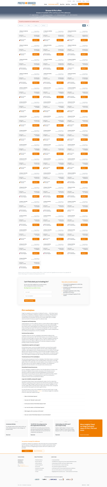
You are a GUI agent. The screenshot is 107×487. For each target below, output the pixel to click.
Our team (69, 1)
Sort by (43, 25)
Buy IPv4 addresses (38, 461)
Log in (83, 4)
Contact (87, 1)
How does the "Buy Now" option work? (33, 400)
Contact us (27, 451)
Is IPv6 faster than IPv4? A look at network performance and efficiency (63, 468)
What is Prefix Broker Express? (31, 396)
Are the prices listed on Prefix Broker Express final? (35, 403)
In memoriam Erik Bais (55, 459)
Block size (21, 25)
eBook (74, 1)
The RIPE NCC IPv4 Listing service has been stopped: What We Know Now (64, 461)
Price (29, 25)
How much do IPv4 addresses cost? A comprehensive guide (62, 469)
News (84, 1)
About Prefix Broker (38, 451)
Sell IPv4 (68, 4)
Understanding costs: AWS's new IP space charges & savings (62, 463)
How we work (78, 1)
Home (45, 4)
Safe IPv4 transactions (39, 469)
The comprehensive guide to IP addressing (59, 466)
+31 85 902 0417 (22, 464)
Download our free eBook (39, 468)
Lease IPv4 (74, 4)
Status (36, 25)
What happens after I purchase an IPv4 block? (34, 411)
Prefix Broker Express (27, 3)
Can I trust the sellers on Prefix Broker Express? (34, 407)
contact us (40, 391)
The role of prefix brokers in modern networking (60, 464)
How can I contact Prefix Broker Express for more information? (38, 415)
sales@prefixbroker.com (24, 466)
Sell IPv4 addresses (38, 463)
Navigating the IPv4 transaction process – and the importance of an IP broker (65, 471)
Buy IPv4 (62, 4)
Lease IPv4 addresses (39, 464)
